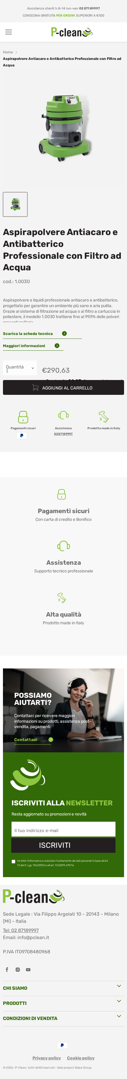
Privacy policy (46, 1058)
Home (8, 52)
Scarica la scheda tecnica (28, 333)
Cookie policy (81, 1058)
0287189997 (63, 434)
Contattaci (26, 739)
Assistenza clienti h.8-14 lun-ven (63, 8)
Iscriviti (55, 845)
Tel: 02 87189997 (21, 930)
